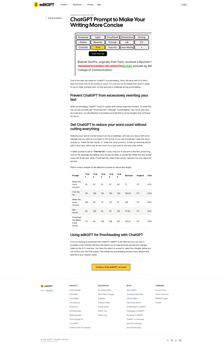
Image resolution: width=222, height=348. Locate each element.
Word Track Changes (106, 294)
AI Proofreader (75, 290)
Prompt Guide (103, 307)
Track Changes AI (76, 319)
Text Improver (74, 303)
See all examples (55, 18)
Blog (99, 5)
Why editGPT (132, 290)
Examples (101, 298)
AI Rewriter (73, 294)
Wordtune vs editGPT (135, 315)
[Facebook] (180, 340)
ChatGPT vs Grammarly (135, 319)
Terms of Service (162, 294)
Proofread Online (104, 290)
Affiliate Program (161, 298)
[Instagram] (176, 340)
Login (184, 5)
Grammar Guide (104, 303)
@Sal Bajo (49, 290)
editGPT (46, 4)
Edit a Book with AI (134, 303)
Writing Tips (102, 315)
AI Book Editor (132, 298)
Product (64, 5)
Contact (158, 303)
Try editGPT (74, 323)
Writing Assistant (75, 315)
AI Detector (73, 307)
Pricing (90, 5)
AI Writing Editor (75, 311)
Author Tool (102, 311)
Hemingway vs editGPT (136, 311)
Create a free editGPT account (111, 267)
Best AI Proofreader (134, 323)
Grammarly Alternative (135, 294)
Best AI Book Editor (134, 328)
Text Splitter (74, 298)
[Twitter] (167, 340)
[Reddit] (172, 340)
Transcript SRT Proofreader (80, 328)
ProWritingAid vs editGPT (136, 307)
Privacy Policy (160, 290)
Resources (77, 5)
